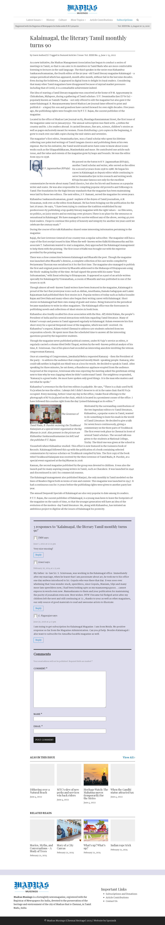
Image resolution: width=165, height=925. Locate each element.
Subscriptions (125, 20)
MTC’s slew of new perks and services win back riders (68, 792)
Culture (63, 20)
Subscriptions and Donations (121, 894)
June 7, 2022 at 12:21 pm (45, 544)
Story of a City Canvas (65, 846)
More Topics (78, 20)
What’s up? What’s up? (94, 846)
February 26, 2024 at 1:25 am (47, 568)
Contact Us (111, 901)
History (50, 20)
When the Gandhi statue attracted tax (122, 791)
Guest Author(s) (40, 55)
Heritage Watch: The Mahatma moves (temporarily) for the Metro (96, 794)
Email (38, 726)
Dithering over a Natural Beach (40, 791)
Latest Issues (33, 20)
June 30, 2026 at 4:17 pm (45, 622)
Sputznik (111, 921)
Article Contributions (101, 20)
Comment (40, 668)
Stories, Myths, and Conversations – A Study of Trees (41, 848)
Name (38, 714)
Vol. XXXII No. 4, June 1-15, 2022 (100, 55)
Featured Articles (68, 55)
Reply (39, 555)
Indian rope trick (121, 845)
